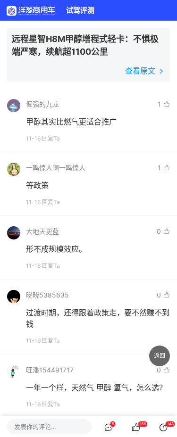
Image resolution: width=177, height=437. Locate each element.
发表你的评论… (35, 426)
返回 (159, 355)
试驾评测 (80, 10)
